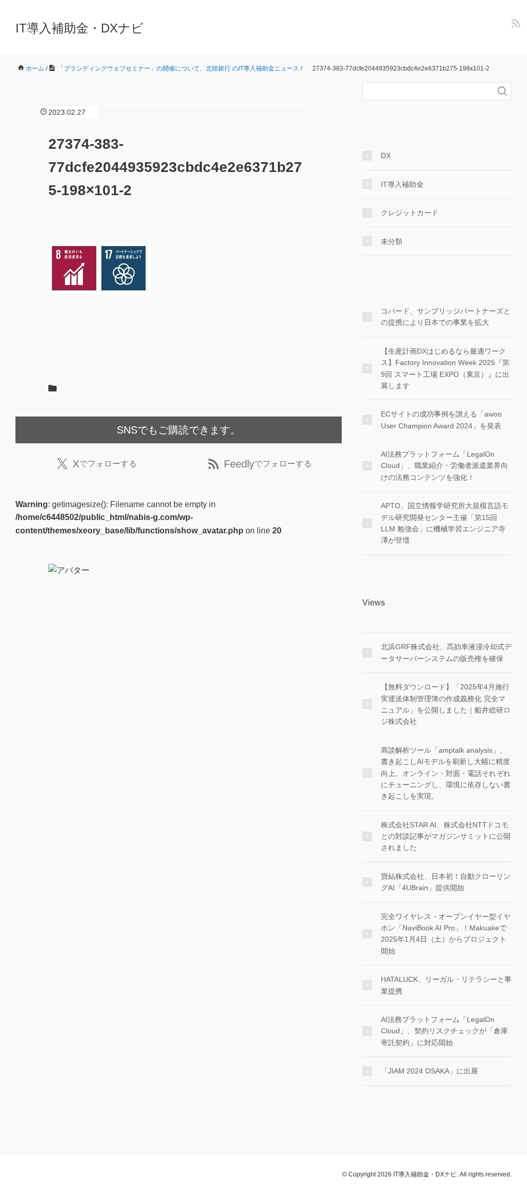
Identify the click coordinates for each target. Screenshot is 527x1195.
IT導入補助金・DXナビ (79, 28)
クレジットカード (409, 213)
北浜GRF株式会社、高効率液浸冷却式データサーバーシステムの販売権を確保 (446, 652)
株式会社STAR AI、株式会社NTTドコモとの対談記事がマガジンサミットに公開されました (446, 836)
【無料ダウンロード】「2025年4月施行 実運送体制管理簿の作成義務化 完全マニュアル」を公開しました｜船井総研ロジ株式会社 (446, 704)
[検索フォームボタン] (502, 91)
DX (386, 155)
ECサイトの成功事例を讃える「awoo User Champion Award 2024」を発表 (441, 419)
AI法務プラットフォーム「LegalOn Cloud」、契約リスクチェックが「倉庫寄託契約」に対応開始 (444, 1031)
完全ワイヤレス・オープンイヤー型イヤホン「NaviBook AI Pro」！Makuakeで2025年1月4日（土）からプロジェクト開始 (446, 933)
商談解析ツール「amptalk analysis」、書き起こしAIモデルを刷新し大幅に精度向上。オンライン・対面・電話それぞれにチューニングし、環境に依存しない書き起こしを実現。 (446, 773)
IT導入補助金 (402, 184)
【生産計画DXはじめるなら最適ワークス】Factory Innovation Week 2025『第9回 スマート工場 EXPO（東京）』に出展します (445, 368)
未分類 (391, 241)
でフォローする (105, 464)
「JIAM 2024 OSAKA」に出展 (429, 1071)
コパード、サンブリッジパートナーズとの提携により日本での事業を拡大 (446, 316)
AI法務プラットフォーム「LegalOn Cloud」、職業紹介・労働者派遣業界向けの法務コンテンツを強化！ (444, 465)
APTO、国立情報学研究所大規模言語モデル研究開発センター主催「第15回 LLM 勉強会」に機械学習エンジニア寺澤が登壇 (444, 522)
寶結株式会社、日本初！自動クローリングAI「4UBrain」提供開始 (446, 882)
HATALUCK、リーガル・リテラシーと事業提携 (446, 985)
